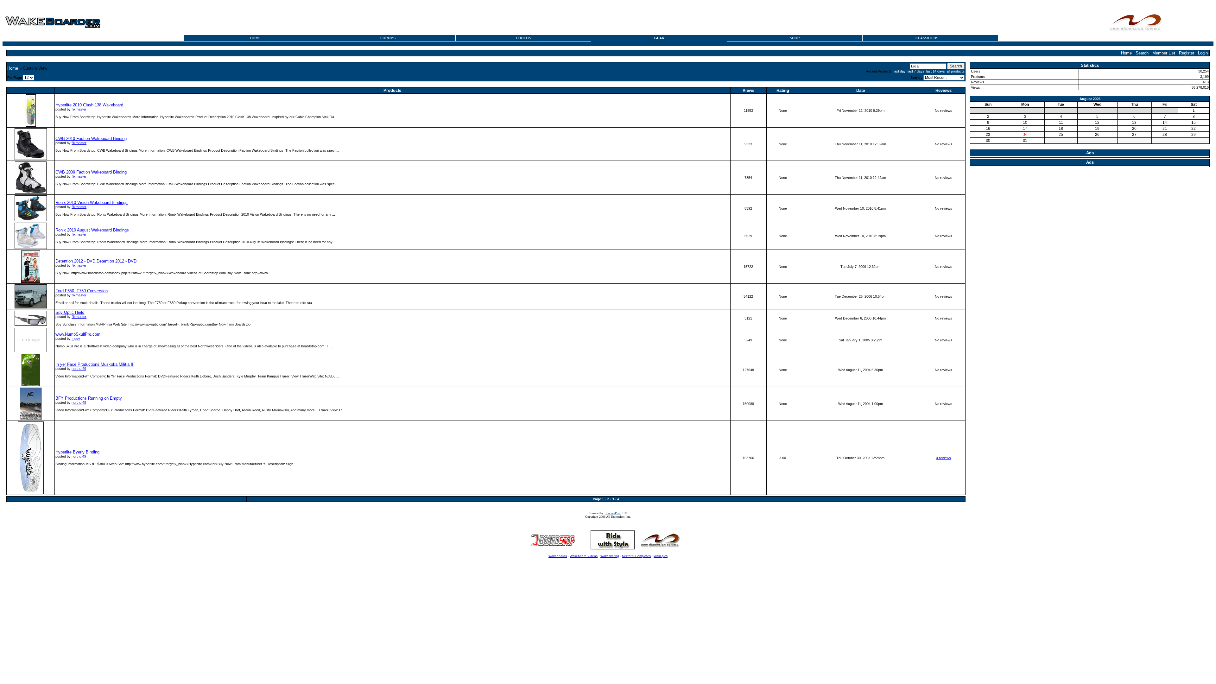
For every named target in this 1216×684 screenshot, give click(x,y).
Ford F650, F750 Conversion (81, 290)
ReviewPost (613, 513)
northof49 (79, 368)
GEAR (659, 38)
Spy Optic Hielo (69, 312)
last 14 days (935, 71)
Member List (1163, 53)
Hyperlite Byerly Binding (77, 452)
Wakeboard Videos (584, 556)
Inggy (76, 338)
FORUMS (388, 38)
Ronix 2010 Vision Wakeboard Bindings (91, 202)
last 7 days (916, 71)
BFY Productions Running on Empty (88, 398)
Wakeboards (557, 556)
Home (1126, 53)
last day (900, 71)
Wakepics (661, 556)
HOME (255, 38)
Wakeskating (609, 556)
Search (1142, 53)
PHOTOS (523, 38)
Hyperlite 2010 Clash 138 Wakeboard (89, 105)
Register (1186, 53)
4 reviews (943, 458)
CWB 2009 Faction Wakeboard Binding (91, 172)
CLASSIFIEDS (926, 38)
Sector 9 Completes (636, 556)
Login (1203, 53)
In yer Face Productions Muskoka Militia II (94, 364)
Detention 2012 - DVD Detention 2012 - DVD (95, 261)
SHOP (795, 38)
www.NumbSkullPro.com (77, 334)
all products (956, 71)
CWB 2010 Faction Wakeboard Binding (91, 138)
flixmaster (79, 109)
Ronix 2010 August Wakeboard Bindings (92, 230)
